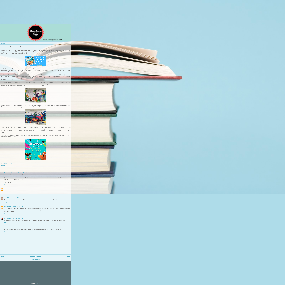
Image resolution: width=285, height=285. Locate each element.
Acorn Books (7, 227)
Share (2, 165)
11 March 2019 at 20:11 (18, 189)
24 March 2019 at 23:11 (17, 227)
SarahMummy (7, 218)
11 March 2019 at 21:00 (13, 197)
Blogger (38, 283)
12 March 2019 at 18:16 (17, 206)
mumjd (6, 197)
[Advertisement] (35, 12)
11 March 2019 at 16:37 (22, 172)
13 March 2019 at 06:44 (17, 218)
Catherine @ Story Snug (10, 172)
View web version (36, 259)
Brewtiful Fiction (8, 189)
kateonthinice (7, 206)
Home (35, 256)
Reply (5, 184)
